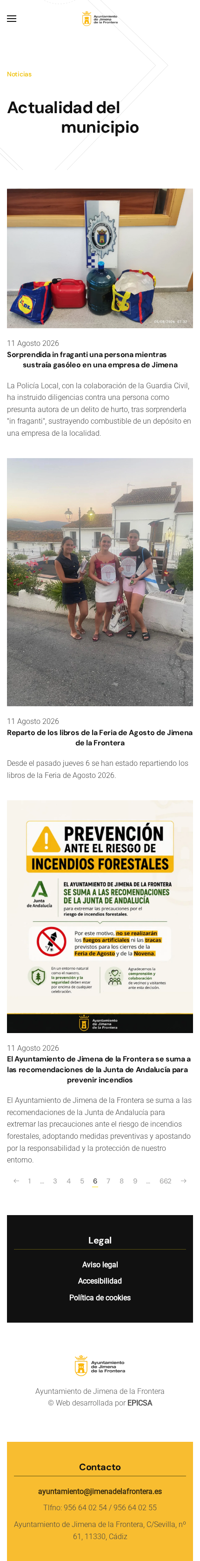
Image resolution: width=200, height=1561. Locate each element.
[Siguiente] (183, 1181)
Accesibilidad (100, 1281)
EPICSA (139, 1403)
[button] (11, 18)
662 (166, 1181)
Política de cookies (100, 1297)
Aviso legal (100, 1264)
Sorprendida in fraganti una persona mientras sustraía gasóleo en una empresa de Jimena (92, 360)
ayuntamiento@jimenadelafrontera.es (100, 1491)
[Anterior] (16, 1181)
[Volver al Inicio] (100, 18)
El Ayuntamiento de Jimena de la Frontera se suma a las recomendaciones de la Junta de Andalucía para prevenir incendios (99, 1069)
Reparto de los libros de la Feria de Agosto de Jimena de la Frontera (100, 738)
